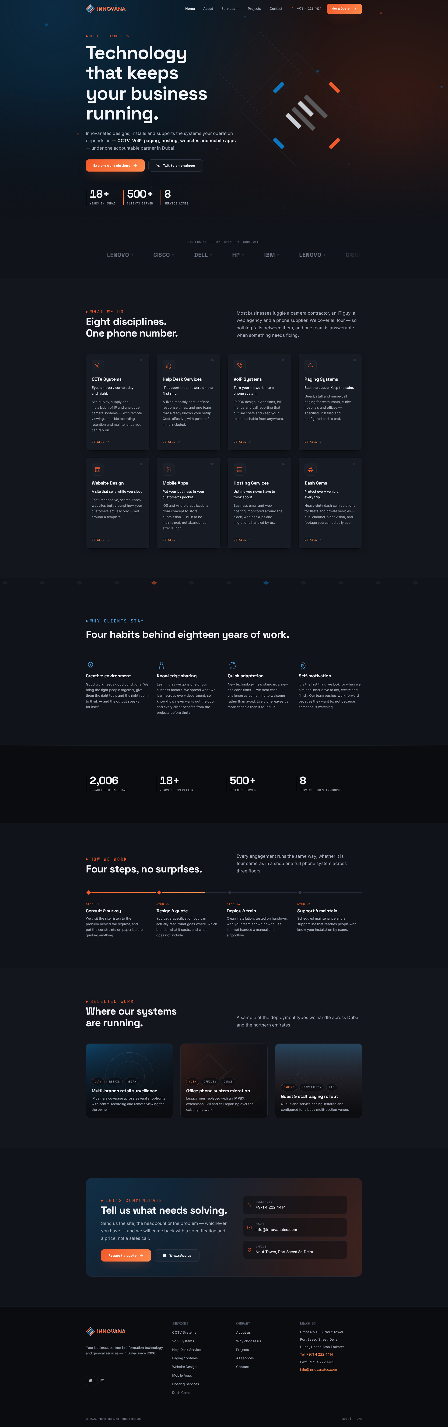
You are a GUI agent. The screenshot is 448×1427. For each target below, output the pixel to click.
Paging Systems (185, 1358)
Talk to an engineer (179, 165)
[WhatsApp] (90, 1380)
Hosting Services (185, 1384)
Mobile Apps (182, 1375)
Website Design (184, 1367)
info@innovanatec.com (318, 1369)
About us (243, 1332)
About (208, 9)
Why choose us (248, 1341)
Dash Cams (181, 1393)
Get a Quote (341, 9)
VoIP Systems (183, 1341)
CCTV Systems (184, 1332)
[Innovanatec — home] (106, 8)
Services (228, 9)
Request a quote (122, 1255)
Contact (276, 9)
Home (190, 9)
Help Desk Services (187, 1350)
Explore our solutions (111, 165)
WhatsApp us (180, 1255)
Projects (254, 9)
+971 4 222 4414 (309, 9)
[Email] (102, 1380)
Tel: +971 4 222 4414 (316, 1354)
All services (245, 1358)
